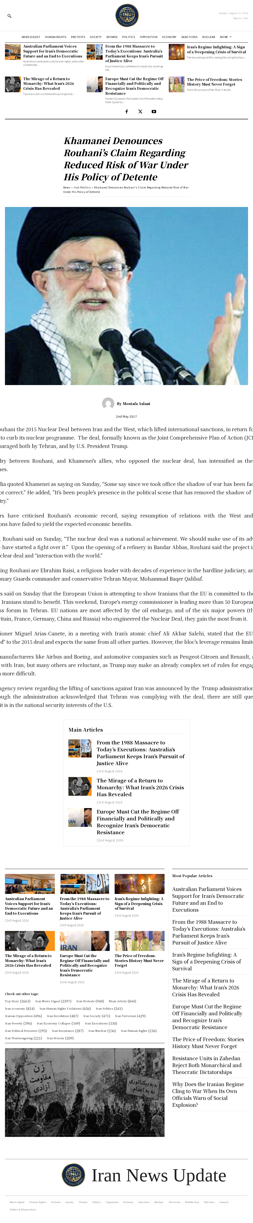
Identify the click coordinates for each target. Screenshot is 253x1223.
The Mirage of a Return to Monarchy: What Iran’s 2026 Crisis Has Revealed (48, 83)
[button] (9, 15)
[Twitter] (140, 111)
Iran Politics (82, 187)
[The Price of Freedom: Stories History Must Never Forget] (177, 84)
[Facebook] (126, 111)
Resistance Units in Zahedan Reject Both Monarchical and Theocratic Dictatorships (207, 1065)
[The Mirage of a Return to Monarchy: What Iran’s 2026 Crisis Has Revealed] (13, 84)
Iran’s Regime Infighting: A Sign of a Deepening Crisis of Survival (216, 49)
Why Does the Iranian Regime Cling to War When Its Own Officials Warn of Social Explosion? (208, 1094)
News (66, 187)
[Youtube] (153, 111)
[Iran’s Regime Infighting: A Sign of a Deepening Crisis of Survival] (177, 52)
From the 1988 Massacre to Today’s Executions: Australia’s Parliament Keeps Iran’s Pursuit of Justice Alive (134, 53)
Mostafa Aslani (136, 403)
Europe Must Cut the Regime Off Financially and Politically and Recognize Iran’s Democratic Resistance (134, 86)
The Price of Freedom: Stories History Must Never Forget (214, 82)
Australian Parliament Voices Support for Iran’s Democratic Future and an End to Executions (52, 51)
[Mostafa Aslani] (109, 403)
